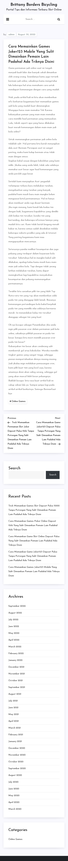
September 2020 (17, 768)
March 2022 (14, 647)
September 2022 (17, 606)
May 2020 (13, 795)
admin (11, 34)
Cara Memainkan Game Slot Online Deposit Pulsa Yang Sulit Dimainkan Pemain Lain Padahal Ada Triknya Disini (33, 540)
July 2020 (13, 782)
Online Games (19, 401)
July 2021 (13, 701)
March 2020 (14, 809)
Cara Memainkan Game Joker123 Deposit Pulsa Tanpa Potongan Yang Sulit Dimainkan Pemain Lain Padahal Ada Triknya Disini (32, 556)
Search (14, 468)
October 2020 (15, 762)
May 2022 (13, 633)
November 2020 (17, 755)
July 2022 (13, 619)
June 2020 (13, 789)
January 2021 (15, 741)
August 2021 (14, 694)
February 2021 (15, 734)
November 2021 (16, 674)
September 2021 (16, 687)
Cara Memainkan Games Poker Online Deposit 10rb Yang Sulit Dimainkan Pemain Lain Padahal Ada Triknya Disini (32, 525)
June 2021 (13, 707)
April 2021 (13, 721)
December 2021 (16, 667)
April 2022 (13, 640)
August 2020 (15, 775)
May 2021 (13, 714)
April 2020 (13, 802)
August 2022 (15, 613)
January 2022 (15, 660)
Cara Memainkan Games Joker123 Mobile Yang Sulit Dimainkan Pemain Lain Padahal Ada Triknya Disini (34, 571)
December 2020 (16, 748)
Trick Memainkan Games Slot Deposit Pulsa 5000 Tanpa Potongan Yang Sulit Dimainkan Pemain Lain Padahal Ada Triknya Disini (34, 510)
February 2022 (16, 653)
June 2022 (13, 626)
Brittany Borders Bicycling (34, 5)
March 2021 (14, 728)
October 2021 (15, 680)
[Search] (58, 19)
